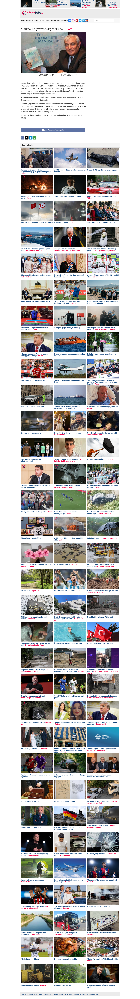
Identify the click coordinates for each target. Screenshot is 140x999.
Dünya (41, 20)
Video (31, 994)
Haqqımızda (77, 994)
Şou (58, 20)
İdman (53, 20)
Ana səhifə (25, 994)
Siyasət (28, 20)
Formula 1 (64, 20)
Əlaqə (83, 994)
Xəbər (23, 20)
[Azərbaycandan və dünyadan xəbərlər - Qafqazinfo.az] (32, 13)
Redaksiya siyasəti (92, 994)
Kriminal (35, 20)
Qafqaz (47, 20)
